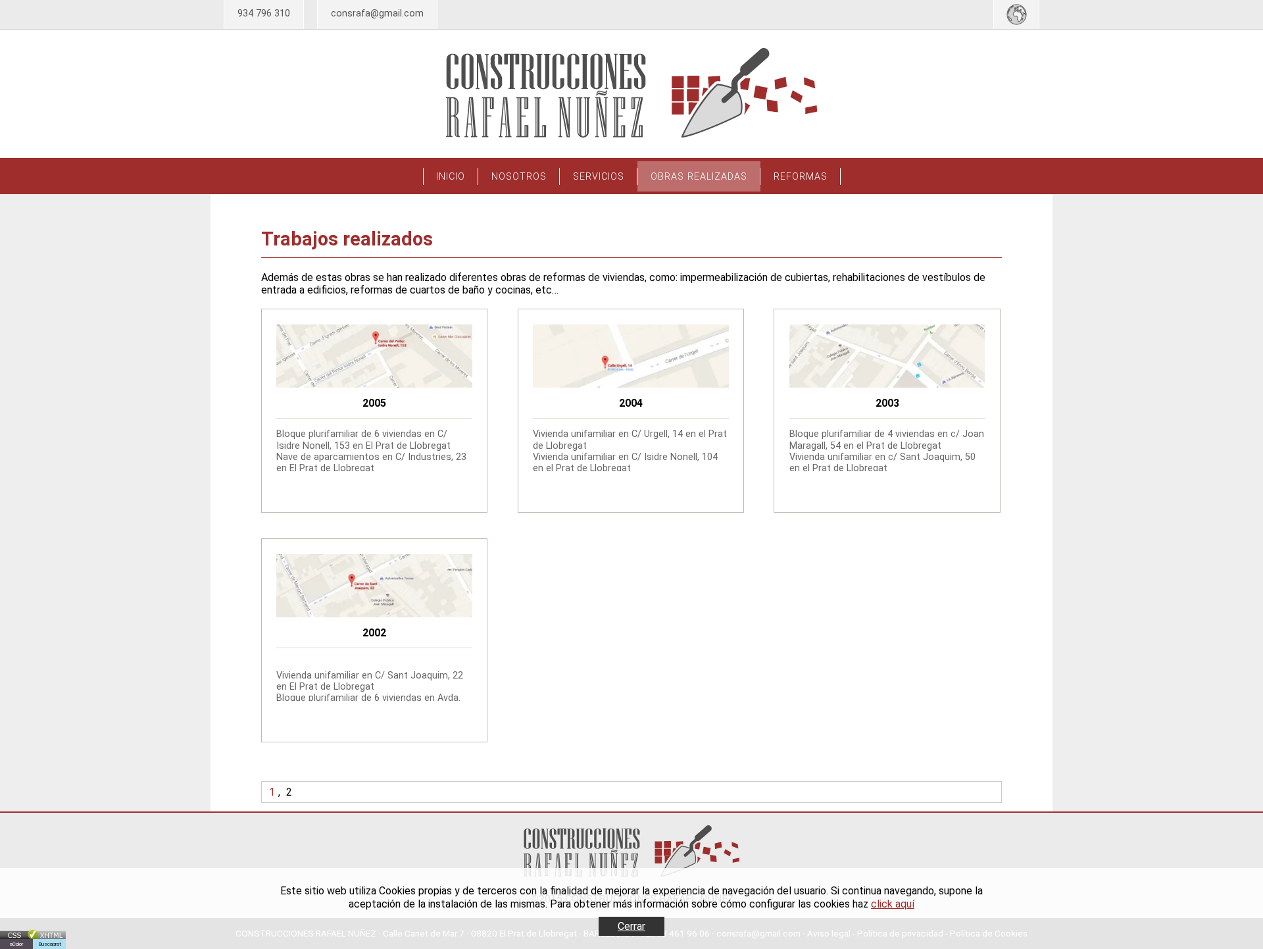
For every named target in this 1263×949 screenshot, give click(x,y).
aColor (16, 944)
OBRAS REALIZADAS (699, 176)
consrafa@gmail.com (377, 13)
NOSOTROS (519, 176)
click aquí (892, 904)
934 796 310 (263, 13)
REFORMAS (801, 176)
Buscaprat (49, 944)
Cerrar (631, 926)
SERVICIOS (598, 176)
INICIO (450, 176)
